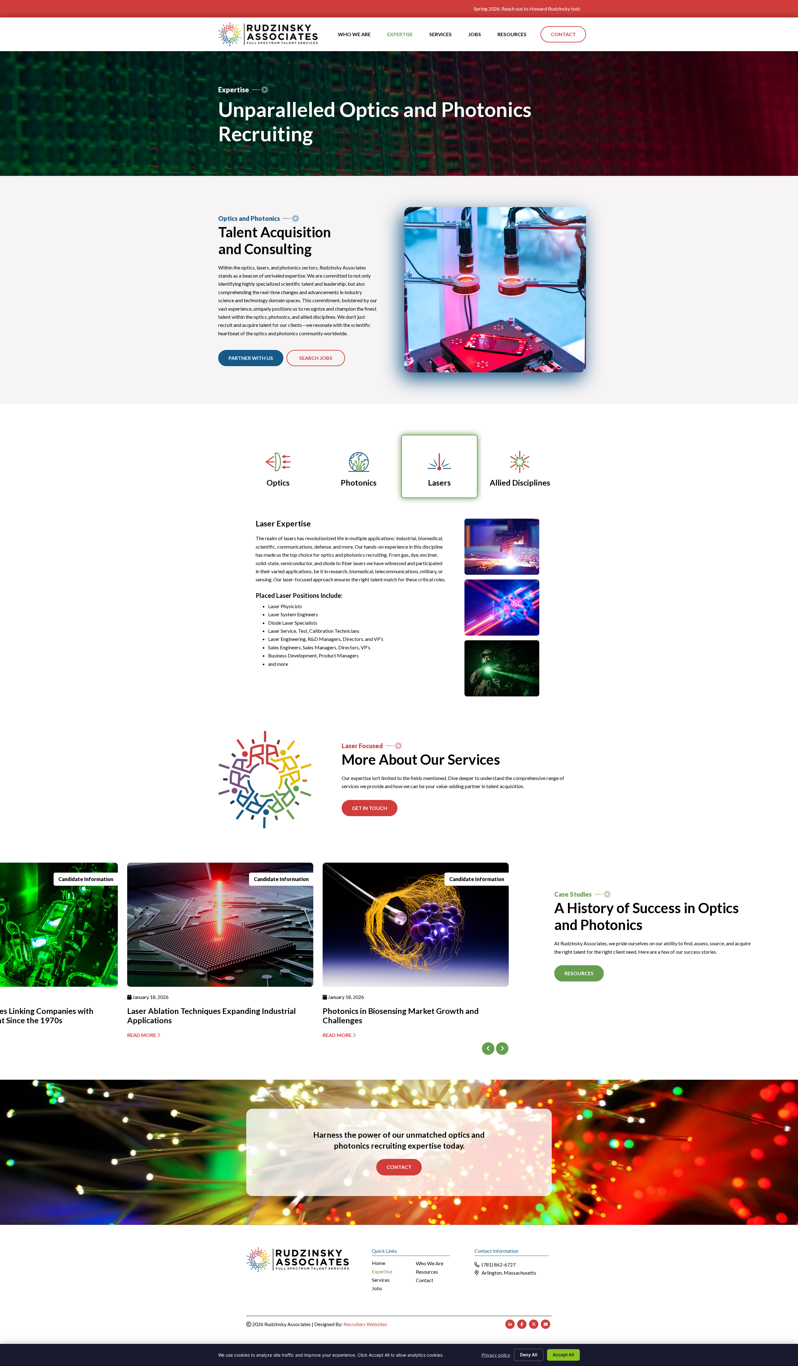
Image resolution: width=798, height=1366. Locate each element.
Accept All (563, 1354)
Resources (427, 1272)
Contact (399, 1167)
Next (502, 1048)
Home (378, 1263)
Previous (488, 1048)
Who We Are (429, 1263)
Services (381, 1280)
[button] (369, 808)
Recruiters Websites (365, 1324)
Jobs (377, 1288)
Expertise (382, 1271)
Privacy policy (496, 1355)
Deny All (528, 1354)
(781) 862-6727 (499, 1264)
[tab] (278, 466)
